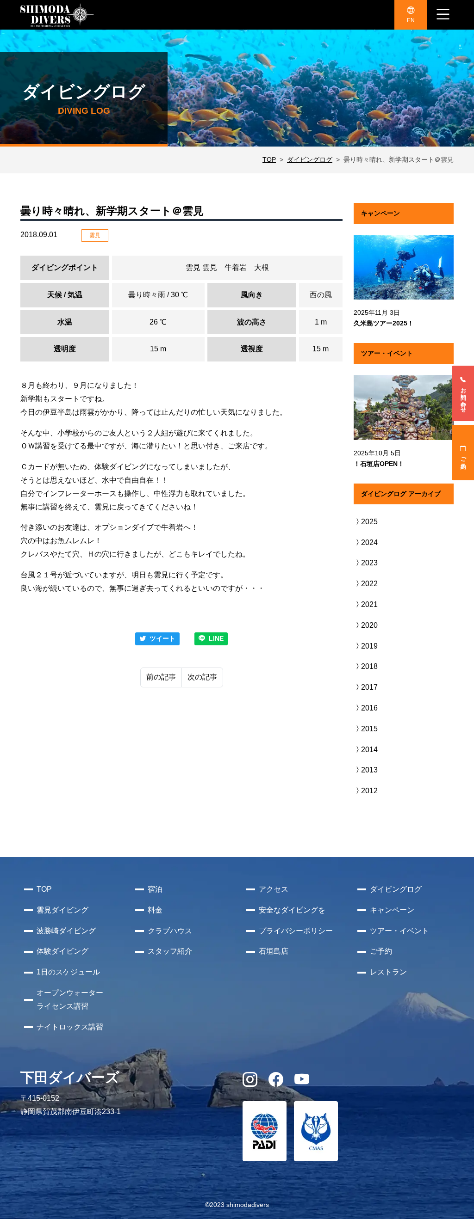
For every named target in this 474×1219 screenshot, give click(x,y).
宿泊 (155, 889)
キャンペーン (392, 910)
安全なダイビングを (292, 910)
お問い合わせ (463, 397)
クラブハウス (170, 931)
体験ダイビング (62, 951)
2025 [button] (369, 522)
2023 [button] (369, 563)
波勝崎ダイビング (66, 931)
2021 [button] (369, 604)
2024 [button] (369, 542)
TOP (269, 159)
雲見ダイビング (62, 910)
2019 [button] (369, 646)
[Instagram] (250, 1082)
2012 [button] (369, 791)
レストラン (388, 972)
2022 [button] (369, 584)
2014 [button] (369, 749)
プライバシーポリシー (296, 931)
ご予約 (463, 456)
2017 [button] (369, 687)
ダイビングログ (309, 159)
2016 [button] (369, 708)
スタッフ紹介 (170, 951)
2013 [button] (369, 770)
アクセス (273, 889)
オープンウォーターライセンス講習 (70, 999)
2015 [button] (369, 729)
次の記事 (202, 677)
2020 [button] (369, 625)
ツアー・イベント (399, 931)
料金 (155, 910)
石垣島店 (273, 951)
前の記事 (161, 677)
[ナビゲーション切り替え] (443, 15)
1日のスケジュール (68, 972)
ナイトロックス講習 (70, 1027)
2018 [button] (369, 666)
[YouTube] (301, 1082)
